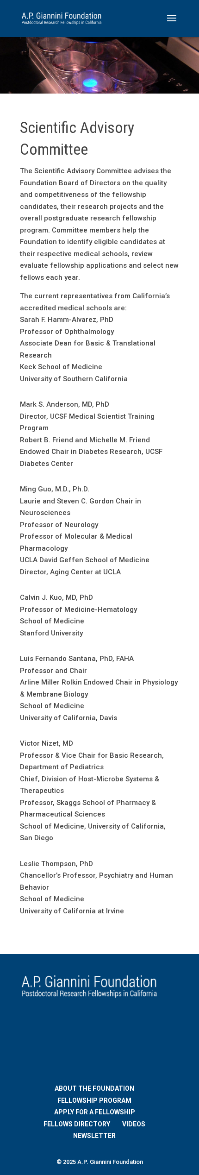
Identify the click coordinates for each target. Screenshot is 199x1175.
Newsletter (94, 1135)
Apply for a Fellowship (94, 1112)
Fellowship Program (94, 1100)
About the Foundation (94, 1088)
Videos (133, 1124)
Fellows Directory (77, 1124)
